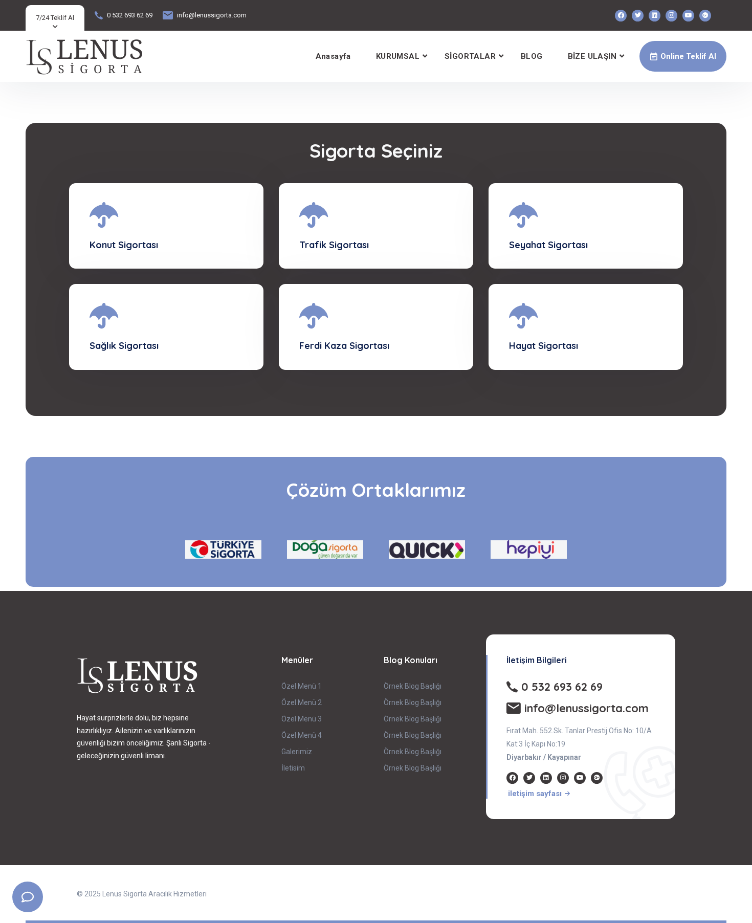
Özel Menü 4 (301, 735)
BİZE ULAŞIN (592, 56)
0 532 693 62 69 (129, 15)
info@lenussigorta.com (212, 15)
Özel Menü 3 (301, 719)
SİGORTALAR (470, 56)
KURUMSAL (397, 56)
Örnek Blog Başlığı (412, 686)
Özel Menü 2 (301, 702)
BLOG (532, 56)
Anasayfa (333, 56)
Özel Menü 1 (301, 686)
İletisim (293, 768)
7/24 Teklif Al (55, 17)
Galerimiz (296, 752)
